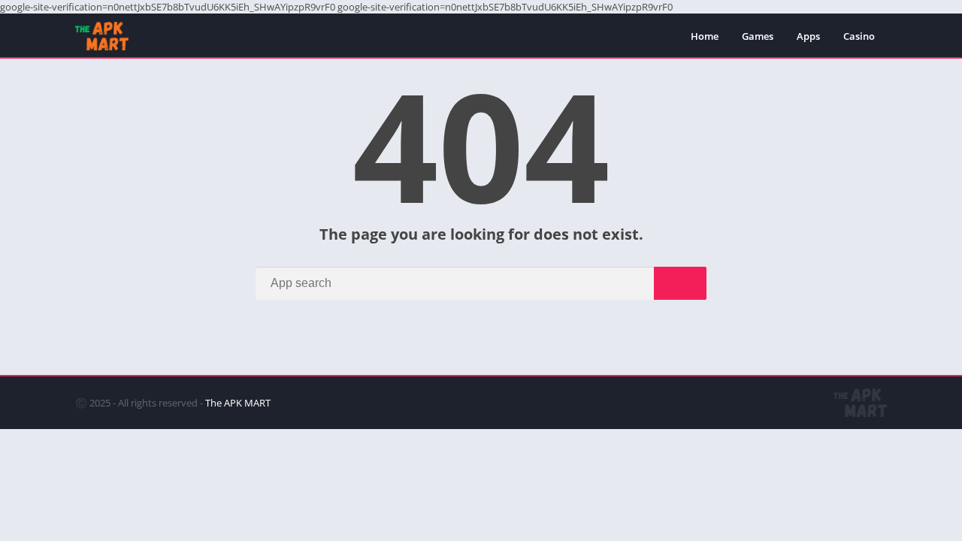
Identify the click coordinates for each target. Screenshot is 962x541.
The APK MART (238, 403)
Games (757, 36)
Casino (859, 36)
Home (704, 36)
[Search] (680, 283)
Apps (808, 36)
